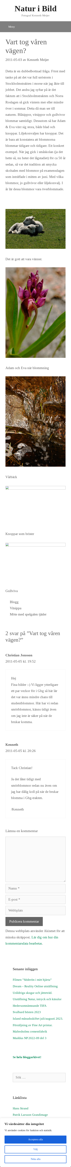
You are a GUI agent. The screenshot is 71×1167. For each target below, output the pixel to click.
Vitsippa (15, 608)
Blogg (14, 602)
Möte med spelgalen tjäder (28, 614)
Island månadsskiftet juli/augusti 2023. (38, 1018)
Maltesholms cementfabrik (30, 1031)
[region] (35, 1142)
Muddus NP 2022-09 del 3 (29, 1038)
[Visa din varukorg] (64, 24)
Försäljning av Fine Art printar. (32, 1025)
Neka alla (35, 1159)
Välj (35, 1149)
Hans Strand (20, 1108)
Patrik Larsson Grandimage (30, 1114)
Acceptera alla (35, 1139)
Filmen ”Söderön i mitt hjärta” (32, 979)
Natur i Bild (36, 8)
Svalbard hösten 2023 (27, 1012)
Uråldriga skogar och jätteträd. (32, 993)
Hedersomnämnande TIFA (29, 1005)
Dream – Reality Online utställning (35, 986)
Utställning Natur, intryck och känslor (37, 999)
